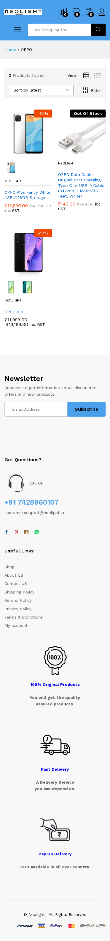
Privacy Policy (17, 608)
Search (98, 30)
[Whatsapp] (36, 532)
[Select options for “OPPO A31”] (14, 273)
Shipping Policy (19, 592)
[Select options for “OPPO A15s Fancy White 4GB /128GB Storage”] (14, 154)
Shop (9, 567)
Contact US (15, 583)
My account (16, 625)
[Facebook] (6, 532)
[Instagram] (26, 532)
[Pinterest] (16, 532)
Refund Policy (18, 600)
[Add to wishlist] (41, 154)
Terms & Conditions (23, 617)
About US (13, 575)
